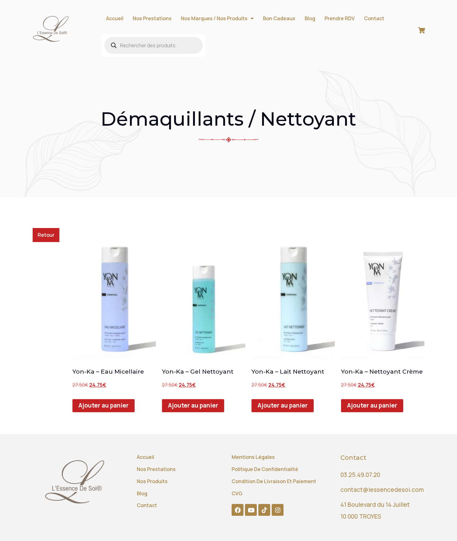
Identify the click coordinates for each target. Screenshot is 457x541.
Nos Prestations (152, 18)
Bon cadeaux (279, 18)
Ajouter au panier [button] (103, 405)
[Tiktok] (264, 510)
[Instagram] (278, 510)
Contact (374, 18)
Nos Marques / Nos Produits (214, 18)
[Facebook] (237, 510)
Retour (46, 234)
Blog (310, 18)
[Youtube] (251, 510)
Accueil (114, 18)
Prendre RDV (340, 18)
